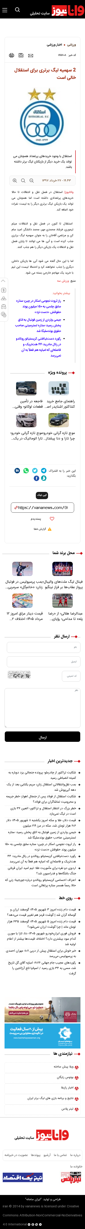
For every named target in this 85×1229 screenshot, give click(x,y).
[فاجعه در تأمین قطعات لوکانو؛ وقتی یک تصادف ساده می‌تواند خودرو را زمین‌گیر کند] (26, 388)
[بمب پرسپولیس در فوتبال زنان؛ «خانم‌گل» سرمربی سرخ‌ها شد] (22, 569)
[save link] (21, 55)
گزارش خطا (40, 529)
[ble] (43, 478)
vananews (32, 1206)
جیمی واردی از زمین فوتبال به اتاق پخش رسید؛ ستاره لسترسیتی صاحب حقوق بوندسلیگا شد (38, 325)
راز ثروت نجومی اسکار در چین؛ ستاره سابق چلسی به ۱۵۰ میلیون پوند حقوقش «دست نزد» (38, 306)
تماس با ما (60, 1155)
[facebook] (36, 478)
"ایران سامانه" (33, 1199)
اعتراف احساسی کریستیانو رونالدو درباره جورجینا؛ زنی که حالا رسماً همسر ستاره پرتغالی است (40, 882)
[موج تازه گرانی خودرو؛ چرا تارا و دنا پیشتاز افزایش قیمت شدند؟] (59, 420)
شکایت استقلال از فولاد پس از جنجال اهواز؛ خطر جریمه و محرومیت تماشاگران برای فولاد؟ (41, 799)
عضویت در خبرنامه (16, 1155)
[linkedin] (17, 470)
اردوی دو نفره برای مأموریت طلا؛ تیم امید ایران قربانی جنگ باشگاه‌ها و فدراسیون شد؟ (42, 871)
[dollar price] (3, 292)
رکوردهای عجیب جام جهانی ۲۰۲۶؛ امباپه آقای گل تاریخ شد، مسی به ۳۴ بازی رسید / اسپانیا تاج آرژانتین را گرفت (42, 968)
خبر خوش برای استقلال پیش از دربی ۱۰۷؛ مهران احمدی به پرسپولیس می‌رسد (41, 953)
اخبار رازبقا (67, 1087)
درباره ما (75, 1155)
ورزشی (71, 45)
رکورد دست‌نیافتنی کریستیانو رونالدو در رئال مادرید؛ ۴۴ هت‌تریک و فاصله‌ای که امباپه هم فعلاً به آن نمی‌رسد (38, 347)
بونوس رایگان (65, 1077)
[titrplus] (71, 1177)
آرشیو (47, 1155)
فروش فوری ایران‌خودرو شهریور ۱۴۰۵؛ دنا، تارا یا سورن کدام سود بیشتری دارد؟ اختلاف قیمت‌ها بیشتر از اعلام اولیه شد (41, 939)
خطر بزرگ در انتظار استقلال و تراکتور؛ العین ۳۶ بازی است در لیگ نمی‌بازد (43, 811)
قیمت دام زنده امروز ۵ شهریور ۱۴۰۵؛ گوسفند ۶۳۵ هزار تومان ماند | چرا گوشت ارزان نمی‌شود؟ (41, 924)
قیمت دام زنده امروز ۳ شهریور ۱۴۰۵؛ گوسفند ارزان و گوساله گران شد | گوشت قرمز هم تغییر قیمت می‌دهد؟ (41, 912)
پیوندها (35, 1155)
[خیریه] (42, 1036)
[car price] (3, 308)
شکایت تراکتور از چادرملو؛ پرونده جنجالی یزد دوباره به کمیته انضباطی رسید (42, 775)
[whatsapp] (26, 470)
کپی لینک (42, 495)
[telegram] (43, 470)
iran (5, 1206)
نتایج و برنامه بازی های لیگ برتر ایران (50, 1098)
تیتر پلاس (67, 1108)
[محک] (42, 1009)
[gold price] (3, 300)
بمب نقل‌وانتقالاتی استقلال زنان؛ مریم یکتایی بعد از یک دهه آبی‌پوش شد (41, 787)
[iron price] (3, 316)
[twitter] (35, 470)
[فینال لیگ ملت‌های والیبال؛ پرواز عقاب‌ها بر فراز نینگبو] (63, 569)
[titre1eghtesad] (23, 1177)
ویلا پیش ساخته (63, 1066)
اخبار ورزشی (54, 45)
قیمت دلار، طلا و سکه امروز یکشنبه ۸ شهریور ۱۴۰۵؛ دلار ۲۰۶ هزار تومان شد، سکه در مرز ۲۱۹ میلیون (41, 823)
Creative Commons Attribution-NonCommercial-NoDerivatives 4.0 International (42, 1215)
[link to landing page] (55, 10)
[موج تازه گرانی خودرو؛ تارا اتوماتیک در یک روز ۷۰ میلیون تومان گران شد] (26, 420)
